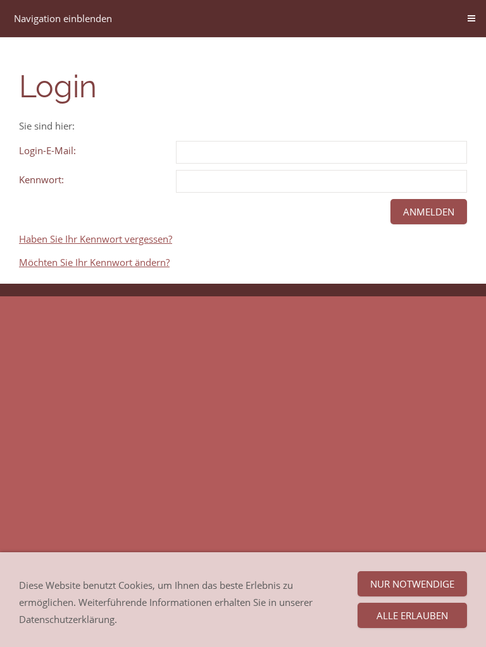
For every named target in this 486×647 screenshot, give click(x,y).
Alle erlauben (412, 615)
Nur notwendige (412, 583)
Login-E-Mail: (47, 150)
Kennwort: (41, 179)
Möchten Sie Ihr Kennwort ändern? (94, 262)
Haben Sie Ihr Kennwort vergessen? (95, 239)
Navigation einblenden (63, 18)
